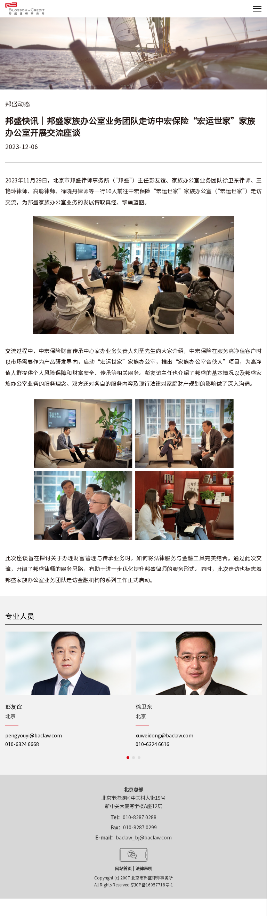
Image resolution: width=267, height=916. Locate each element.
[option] (68, 690)
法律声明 (144, 868)
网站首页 (123, 868)
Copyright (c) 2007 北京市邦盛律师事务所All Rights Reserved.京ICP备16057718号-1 (133, 881)
